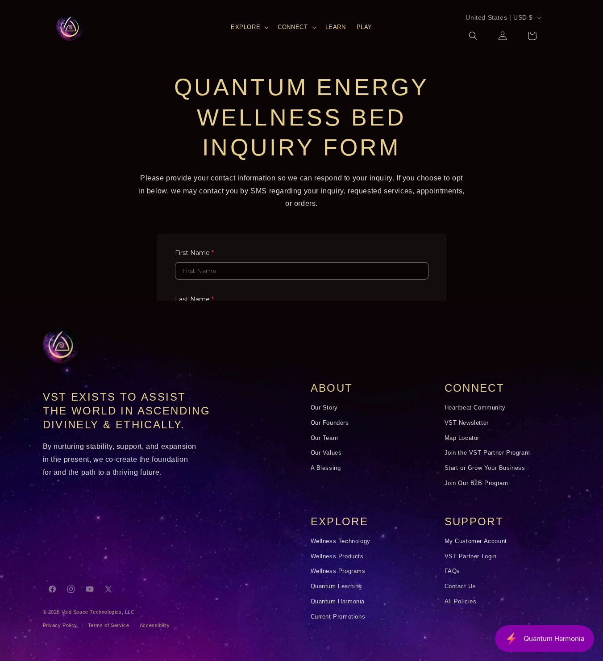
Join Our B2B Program (476, 483)
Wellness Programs (338, 571)
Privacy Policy (60, 625)
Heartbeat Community (475, 408)
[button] (248, 27)
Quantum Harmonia (338, 601)
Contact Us (460, 586)
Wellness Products (337, 556)
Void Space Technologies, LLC (98, 612)
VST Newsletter (467, 423)
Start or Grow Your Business (485, 468)
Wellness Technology (340, 541)
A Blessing (326, 468)
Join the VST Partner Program (487, 453)
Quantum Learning (336, 586)
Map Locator (462, 438)
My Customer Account (476, 541)
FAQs (452, 571)
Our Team (324, 438)
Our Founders (330, 423)
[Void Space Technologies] (61, 345)
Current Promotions (338, 617)
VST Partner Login (471, 556)
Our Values (326, 453)
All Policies (461, 601)
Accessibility (155, 625)
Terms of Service (108, 625)
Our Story (324, 408)
